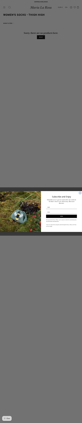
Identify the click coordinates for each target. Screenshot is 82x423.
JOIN (61, 216)
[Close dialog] (80, 193)
